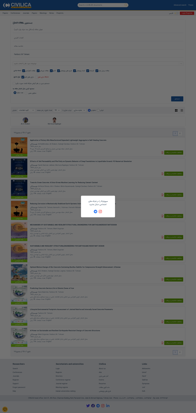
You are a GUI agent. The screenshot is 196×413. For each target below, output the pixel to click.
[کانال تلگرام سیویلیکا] (95, 211)
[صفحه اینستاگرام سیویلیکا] (100, 211)
